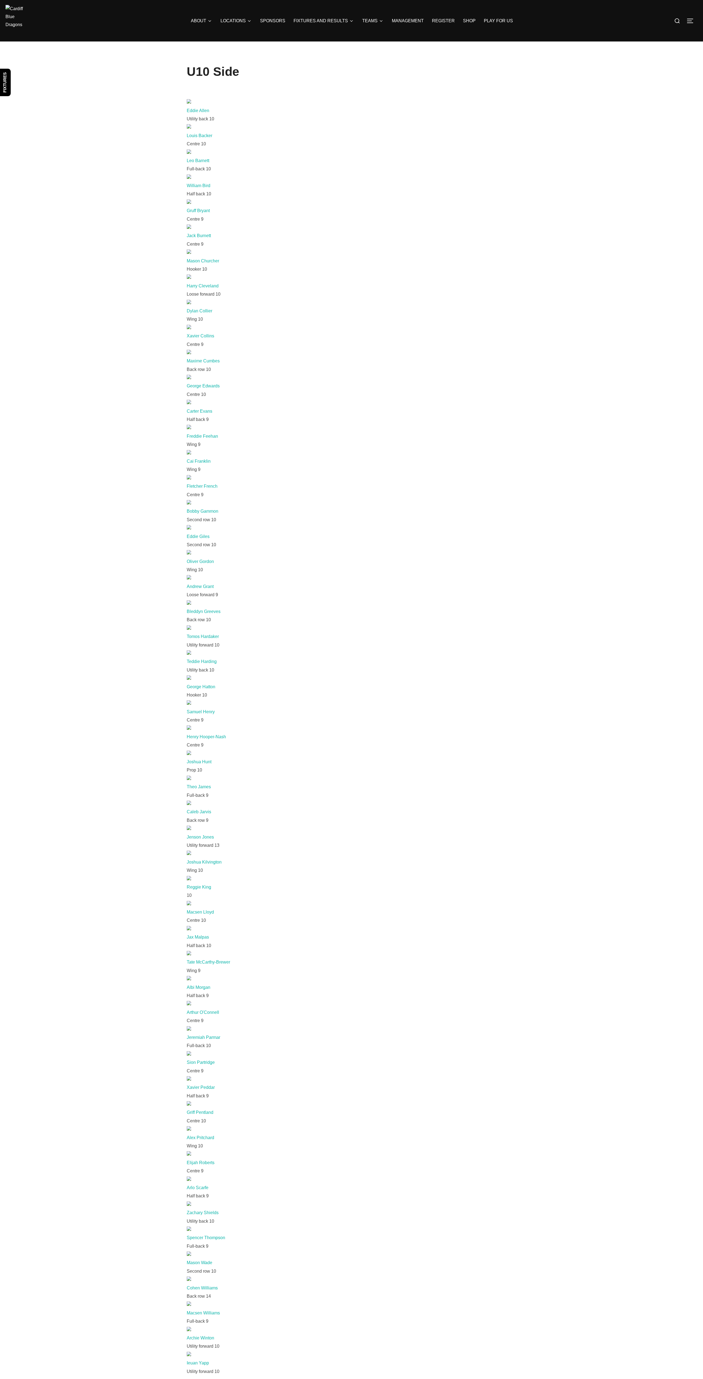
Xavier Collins (200, 336)
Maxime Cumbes (203, 361)
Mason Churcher (203, 261)
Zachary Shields (203, 1212)
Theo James (199, 786)
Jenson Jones (200, 837)
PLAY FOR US (498, 20)
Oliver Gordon (200, 561)
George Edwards (203, 386)
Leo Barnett (198, 160)
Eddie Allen (198, 110)
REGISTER (443, 20)
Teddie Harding (202, 661)
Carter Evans (199, 411)
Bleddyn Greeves (204, 611)
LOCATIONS (233, 20)
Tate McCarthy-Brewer (208, 962)
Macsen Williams (203, 1313)
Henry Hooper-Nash (206, 736)
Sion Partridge (201, 1062)
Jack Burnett (199, 235)
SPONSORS (272, 20)
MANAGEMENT (408, 20)
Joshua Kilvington (204, 862)
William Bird (198, 185)
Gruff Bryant (198, 210)
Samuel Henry (201, 711)
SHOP (469, 20)
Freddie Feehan (202, 436)
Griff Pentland (200, 1112)
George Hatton (201, 686)
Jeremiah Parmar (203, 1037)
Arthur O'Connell (203, 1012)
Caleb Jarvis (199, 811)
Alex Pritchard (200, 1137)
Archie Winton (200, 1338)
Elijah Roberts (200, 1162)
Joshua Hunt (199, 761)
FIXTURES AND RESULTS (321, 20)
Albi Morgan (198, 987)
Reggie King (199, 887)
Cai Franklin (199, 461)
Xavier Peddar (201, 1087)
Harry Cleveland (203, 286)
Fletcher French (202, 486)
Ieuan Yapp (198, 1363)
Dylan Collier (199, 311)
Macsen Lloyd (200, 912)
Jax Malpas (198, 937)
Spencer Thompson (206, 1237)
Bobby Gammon (202, 511)
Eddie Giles (198, 536)
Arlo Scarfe (197, 1187)
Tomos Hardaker (203, 636)
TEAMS (370, 20)
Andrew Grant (200, 586)
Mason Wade (199, 1262)
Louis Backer (199, 135)
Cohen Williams (202, 1288)
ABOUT (198, 20)
